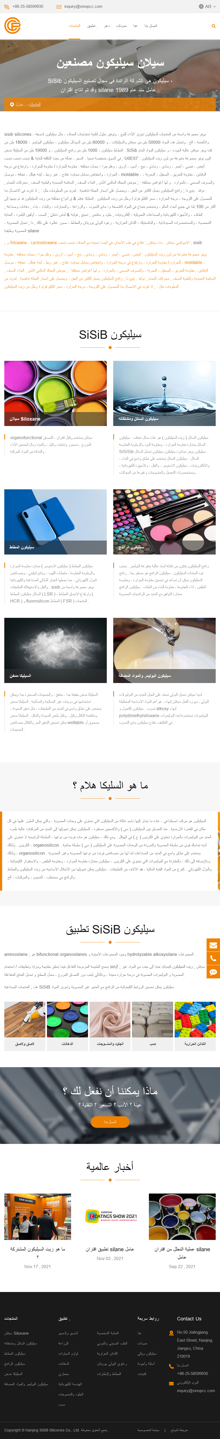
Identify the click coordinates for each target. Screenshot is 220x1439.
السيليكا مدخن (20, 676)
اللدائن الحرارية (195, 1044)
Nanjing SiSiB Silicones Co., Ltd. (52, 1430)
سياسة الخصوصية (148, 1430)
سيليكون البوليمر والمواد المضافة (145, 676)
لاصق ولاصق (24, 1044)
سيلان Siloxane (25, 419)
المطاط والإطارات (109, 1374)
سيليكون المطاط (22, 547)
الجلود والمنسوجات (110, 1044)
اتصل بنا (151, 25)
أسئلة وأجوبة (146, 1363)
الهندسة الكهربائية (70, 1384)
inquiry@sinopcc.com (83, 6)
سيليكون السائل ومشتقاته (138, 419)
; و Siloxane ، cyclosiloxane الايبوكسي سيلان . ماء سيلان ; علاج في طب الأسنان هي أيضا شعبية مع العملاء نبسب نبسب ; (98, 242)
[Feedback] (213, 971)
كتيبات (142, 1374)
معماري (63, 1374)
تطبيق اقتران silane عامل (110, 1249)
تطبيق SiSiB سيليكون (110, 929)
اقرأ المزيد (38, 1233)
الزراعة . (64, 1343)
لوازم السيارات (68, 1353)
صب (153, 1044)
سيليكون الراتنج (131, 547)
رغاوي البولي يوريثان (112, 1363)
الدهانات (67, 1044)
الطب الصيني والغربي (112, 1343)
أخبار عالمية (110, 1167)
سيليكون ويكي (147, 1353)
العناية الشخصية (108, 1333)
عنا (135, 25)
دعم (107, 25)
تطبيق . (92, 25)
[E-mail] (213, 945)
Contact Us (189, 1318)
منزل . (20, 104)
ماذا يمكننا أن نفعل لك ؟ (110, 1092)
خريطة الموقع (179, 1430)
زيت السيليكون (182, 966)
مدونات (121, 25)
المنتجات (74, 25)
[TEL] (213, 958)
